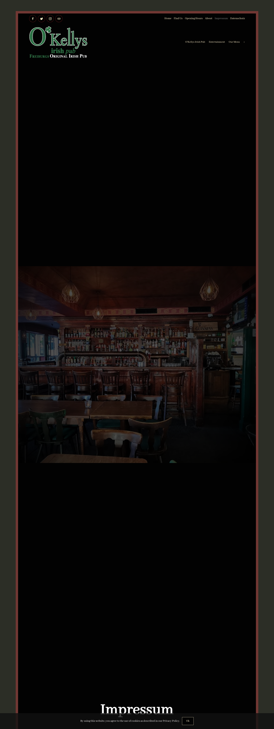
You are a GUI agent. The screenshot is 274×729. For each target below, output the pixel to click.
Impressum (221, 18)
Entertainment (217, 42)
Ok (187, 721)
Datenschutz (237, 18)
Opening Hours (194, 18)
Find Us (178, 18)
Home (167, 18)
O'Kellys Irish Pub (195, 42)
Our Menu (234, 42)
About (208, 18)
